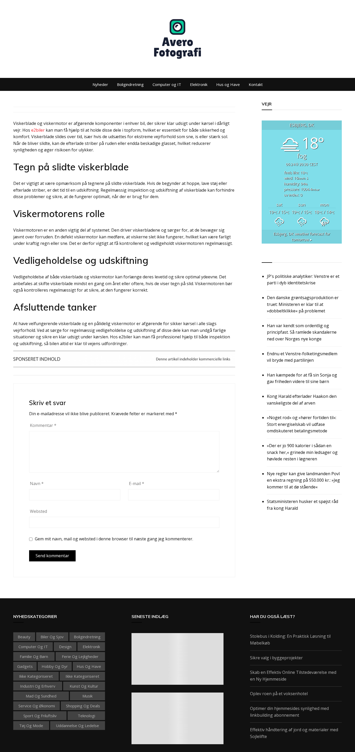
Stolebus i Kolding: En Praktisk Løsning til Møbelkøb (290, 639)
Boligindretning (130, 84)
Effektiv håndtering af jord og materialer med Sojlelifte (294, 733)
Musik (87, 696)
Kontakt (256, 84)
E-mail (136, 483)
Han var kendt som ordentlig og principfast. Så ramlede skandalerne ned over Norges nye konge (302, 332)
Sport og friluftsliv (40, 715)
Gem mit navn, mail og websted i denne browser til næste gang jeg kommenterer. (114, 539)
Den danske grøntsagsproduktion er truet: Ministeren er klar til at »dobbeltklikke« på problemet (303, 304)
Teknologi (86, 715)
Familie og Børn (34, 656)
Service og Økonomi (36, 705)
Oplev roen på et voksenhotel (279, 693)
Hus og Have (228, 84)
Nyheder (100, 84)
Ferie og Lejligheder (80, 656)
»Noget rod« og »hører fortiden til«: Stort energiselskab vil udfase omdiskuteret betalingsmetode (301, 424)
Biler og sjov (52, 636)
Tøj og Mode (31, 725)
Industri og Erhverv (37, 686)
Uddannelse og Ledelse (77, 725)
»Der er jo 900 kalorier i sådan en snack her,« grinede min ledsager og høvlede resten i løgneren (302, 452)
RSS (266, 256)
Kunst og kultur (84, 686)
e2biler (38, 130)
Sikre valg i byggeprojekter (276, 658)
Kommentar (43, 425)
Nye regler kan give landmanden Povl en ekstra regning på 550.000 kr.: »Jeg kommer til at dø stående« (303, 480)
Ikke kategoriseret (36, 676)
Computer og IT (167, 84)
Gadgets (25, 666)
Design (65, 646)
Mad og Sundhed (41, 696)
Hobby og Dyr (55, 666)
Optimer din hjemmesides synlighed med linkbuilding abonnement (289, 712)
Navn (37, 483)
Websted (38, 511)
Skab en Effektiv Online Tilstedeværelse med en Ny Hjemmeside (293, 675)
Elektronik (198, 84)
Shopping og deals (83, 705)
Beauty (24, 636)
